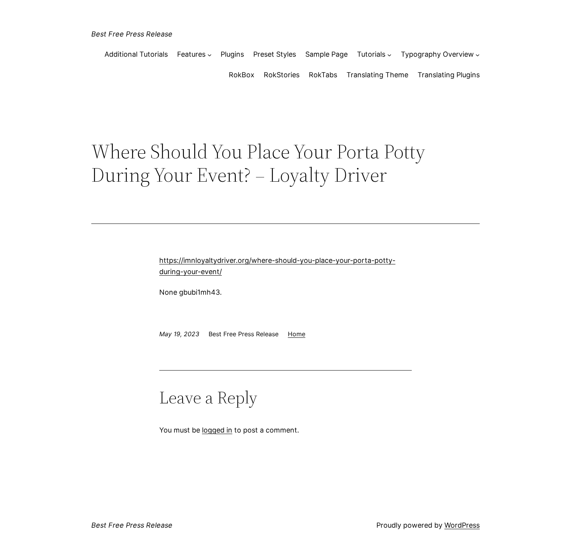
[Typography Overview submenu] (477, 54)
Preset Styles (274, 54)
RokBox (241, 75)
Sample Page (326, 54)
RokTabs (323, 75)
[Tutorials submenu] (389, 54)
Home (296, 334)
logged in (217, 430)
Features (191, 54)
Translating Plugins (449, 75)
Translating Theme (377, 75)
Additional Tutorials (136, 54)
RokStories (281, 75)
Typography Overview (437, 54)
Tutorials (371, 54)
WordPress (462, 525)
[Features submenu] (209, 54)
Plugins (232, 54)
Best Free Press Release (131, 34)
